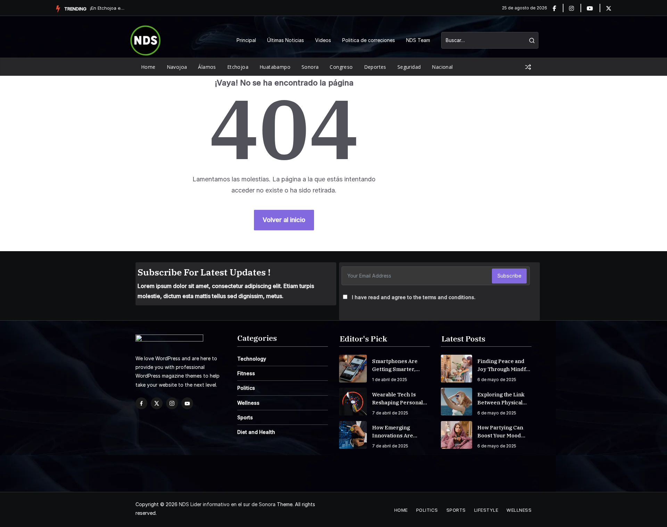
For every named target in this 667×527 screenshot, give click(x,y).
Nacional (442, 67)
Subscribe (509, 275)
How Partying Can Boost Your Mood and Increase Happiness (500, 431)
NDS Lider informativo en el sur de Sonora (227, 504)
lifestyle (486, 510)
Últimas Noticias (285, 40)
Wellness (248, 403)
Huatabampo (275, 67)
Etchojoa (237, 67)
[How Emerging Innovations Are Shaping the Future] (353, 435)
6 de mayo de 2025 (496, 379)
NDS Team (418, 40)
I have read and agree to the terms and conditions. (414, 297)
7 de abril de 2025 (390, 412)
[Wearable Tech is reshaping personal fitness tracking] (353, 401)
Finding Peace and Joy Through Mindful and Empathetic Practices (503, 365)
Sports (245, 417)
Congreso (341, 67)
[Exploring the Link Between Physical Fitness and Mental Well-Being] (456, 401)
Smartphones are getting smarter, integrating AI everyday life (395, 365)
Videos (323, 40)
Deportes (375, 67)
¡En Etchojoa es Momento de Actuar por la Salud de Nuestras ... (107, 8)
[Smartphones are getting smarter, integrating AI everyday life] (353, 368)
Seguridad (409, 67)
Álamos (207, 67)
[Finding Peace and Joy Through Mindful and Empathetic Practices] (456, 368)
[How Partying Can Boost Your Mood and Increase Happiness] (456, 435)
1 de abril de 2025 (389, 379)
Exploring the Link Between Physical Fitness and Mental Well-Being (501, 398)
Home (148, 67)
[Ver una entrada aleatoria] (528, 67)
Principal (246, 40)
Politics (246, 388)
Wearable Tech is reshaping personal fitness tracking (397, 398)
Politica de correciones (368, 40)
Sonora (310, 67)
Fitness (246, 373)
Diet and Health (256, 432)
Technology (251, 359)
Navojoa (177, 67)
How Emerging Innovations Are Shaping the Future (397, 431)
